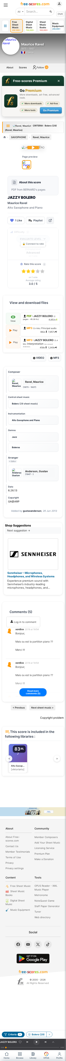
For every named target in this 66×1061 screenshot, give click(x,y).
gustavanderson (32, 510)
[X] (38, 944)
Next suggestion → (18, 530)
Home (7, 1058)
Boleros (16, 447)
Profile (59, 1058)
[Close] (58, 81)
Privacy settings (15, 868)
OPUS (46, 1058)
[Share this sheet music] (50, 220)
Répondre (23, 654)
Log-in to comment (24, 621)
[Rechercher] (50, 11)
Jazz (14, 437)
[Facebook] (18, 944)
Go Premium (51, 110)
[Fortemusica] (20, 981)
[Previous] (27, 1042)
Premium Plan (42, 853)
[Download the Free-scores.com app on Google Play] (33, 958)
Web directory (42, 917)
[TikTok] (48, 944)
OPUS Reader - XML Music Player (45, 887)
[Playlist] (53, 1042)
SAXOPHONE (18, 137)
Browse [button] (19, 1058)
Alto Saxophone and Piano (26, 420)
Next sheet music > (42, 707)
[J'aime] (20, 1042)
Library (33, 1058)
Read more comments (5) (33, 692)
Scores (23, 67)
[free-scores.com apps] (5, 26)
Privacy (10, 862)
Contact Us (12, 846)
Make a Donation (44, 859)
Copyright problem (52, 717)
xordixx (19, 629)
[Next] (45, 1042)
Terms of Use (13, 857)
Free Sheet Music (20, 885)
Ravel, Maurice (41, 137)
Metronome (41, 895)
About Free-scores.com (13, 838)
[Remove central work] (49, 1034)
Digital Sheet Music (15, 902)
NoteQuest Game (44, 900)
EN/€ (60, 14)
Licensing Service (44, 848)
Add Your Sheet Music (47, 842)
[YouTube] (28, 944)
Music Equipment (20, 909)
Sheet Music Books (15, 893)
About (9, 67)
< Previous (19, 707)
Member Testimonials (18, 851)
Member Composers (46, 837)
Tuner (37, 911)
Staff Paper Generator (47, 906)
